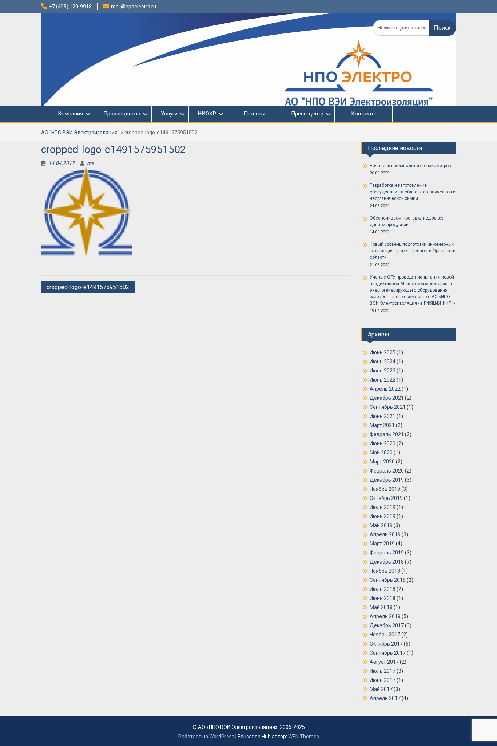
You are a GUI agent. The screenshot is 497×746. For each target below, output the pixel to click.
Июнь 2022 (382, 380)
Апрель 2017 (385, 698)
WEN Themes (303, 736)
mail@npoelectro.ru (133, 6)
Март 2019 (382, 543)
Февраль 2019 (387, 553)
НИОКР (207, 113)
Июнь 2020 (382, 443)
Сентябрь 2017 (388, 653)
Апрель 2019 (385, 534)
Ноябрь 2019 (385, 489)
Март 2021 (382, 425)
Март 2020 (382, 462)
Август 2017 (384, 662)
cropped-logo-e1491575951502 (88, 287)
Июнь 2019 (382, 516)
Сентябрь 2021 (388, 407)
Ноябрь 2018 (385, 571)
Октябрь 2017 (386, 644)
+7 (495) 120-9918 (70, 6)
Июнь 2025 (382, 352)
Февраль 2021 (387, 434)
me (90, 163)
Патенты (254, 113)
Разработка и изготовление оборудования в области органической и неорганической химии (413, 192)
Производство (121, 113)
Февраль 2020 (387, 471)
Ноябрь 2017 (385, 635)
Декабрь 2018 (387, 562)
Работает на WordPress (206, 736)
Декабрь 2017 (387, 625)
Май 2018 (381, 607)
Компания (67, 113)
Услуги (169, 113)
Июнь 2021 (382, 416)
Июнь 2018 (382, 598)
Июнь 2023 (382, 371)
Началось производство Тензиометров (410, 165)
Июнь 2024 (382, 361)
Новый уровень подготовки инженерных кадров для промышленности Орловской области (413, 251)
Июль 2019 (382, 507)
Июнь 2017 (382, 680)
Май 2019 (381, 525)
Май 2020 (381, 452)
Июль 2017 (382, 671)
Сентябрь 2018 (388, 580)
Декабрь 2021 (387, 398)
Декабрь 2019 (387, 480)
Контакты (363, 113)
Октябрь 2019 (386, 498)
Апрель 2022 (385, 389)
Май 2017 (381, 689)
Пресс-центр (307, 113)
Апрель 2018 (385, 616)
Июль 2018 (382, 589)
